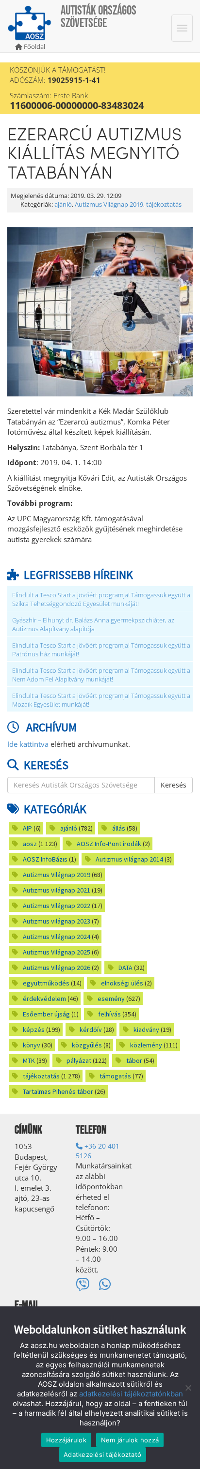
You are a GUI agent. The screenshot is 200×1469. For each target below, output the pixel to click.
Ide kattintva (28, 744)
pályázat (79, 1060)
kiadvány (146, 1029)
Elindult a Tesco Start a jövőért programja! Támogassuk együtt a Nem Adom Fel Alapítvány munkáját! (101, 674)
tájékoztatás (164, 204)
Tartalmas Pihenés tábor (58, 1091)
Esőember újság (46, 1014)
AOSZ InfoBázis (45, 859)
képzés (34, 1029)
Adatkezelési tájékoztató (102, 1454)
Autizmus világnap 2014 (129, 859)
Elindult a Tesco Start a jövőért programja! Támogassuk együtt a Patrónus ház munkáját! (101, 649)
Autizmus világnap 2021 (56, 890)
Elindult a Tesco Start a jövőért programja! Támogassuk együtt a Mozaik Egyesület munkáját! (101, 700)
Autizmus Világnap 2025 (56, 952)
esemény (111, 998)
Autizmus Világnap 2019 (109, 204)
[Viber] (82, 1284)
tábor (134, 1060)
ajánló (63, 204)
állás (118, 828)
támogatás (115, 1076)
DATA (125, 967)
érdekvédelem (44, 998)
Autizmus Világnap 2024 (56, 936)
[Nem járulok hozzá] (188, 1388)
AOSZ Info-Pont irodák (109, 843)
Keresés (173, 784)
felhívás (109, 1014)
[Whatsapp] (105, 1284)
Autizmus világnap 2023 (56, 921)
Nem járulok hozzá (130, 1440)
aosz (30, 843)
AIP (27, 828)
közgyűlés (87, 1045)
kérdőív (91, 1029)
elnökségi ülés (122, 983)
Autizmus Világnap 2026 (56, 967)
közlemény (146, 1045)
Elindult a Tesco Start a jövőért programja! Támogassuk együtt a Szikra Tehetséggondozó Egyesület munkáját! (101, 599)
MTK (29, 1060)
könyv (31, 1045)
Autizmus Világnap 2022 (56, 905)
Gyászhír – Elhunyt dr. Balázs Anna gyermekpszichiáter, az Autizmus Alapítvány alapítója (93, 624)
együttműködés (46, 983)
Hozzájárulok (66, 1440)
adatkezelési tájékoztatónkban (131, 1393)
